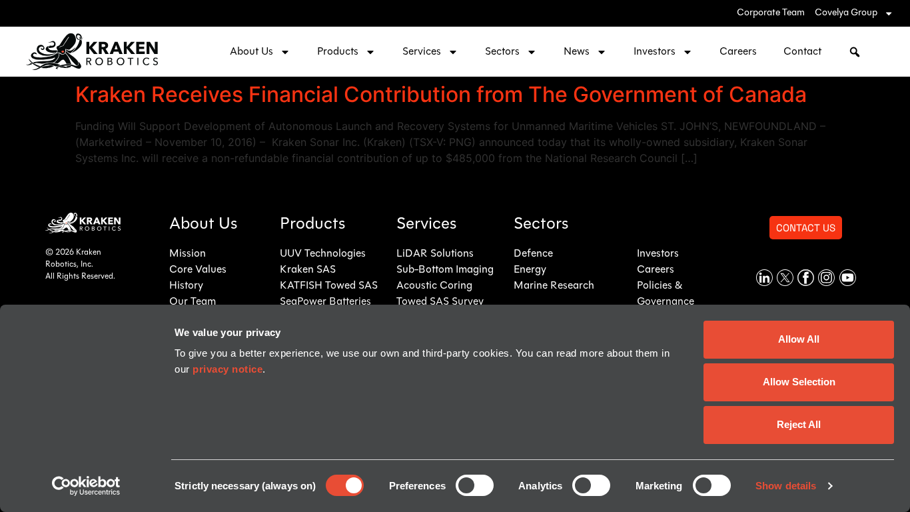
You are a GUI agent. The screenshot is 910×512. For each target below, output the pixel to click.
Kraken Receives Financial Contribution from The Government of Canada (441, 94)
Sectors (502, 52)
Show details (785, 485)
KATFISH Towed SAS (329, 286)
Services (421, 52)
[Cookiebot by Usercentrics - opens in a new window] (86, 486)
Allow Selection (799, 381)
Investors (655, 52)
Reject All (799, 424)
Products (337, 52)
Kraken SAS (308, 270)
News (577, 52)
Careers (738, 52)
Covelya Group (846, 13)
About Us (251, 52)
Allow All (798, 339)
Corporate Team (771, 13)
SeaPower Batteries (325, 302)
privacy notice (227, 369)
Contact (802, 52)
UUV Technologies (323, 254)
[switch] (475, 485)
